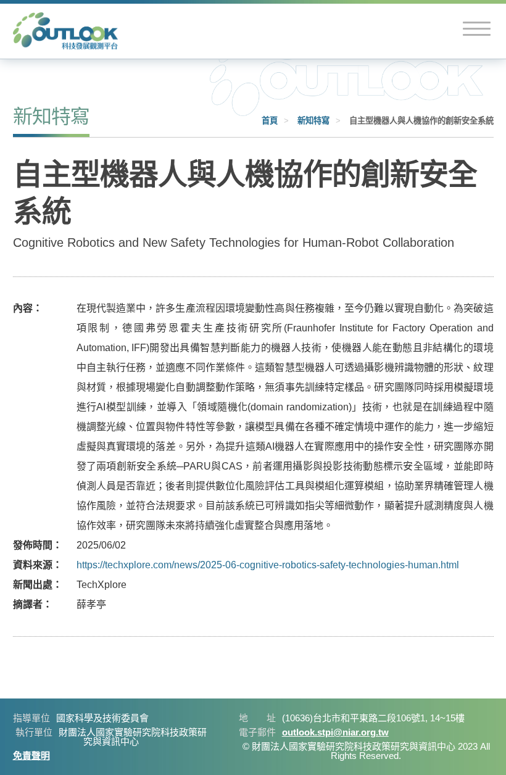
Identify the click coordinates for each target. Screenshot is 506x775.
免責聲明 (31, 755)
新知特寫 (313, 120)
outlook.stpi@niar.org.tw (335, 732)
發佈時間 (32, 545)
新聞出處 (32, 584)
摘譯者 (28, 604)
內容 (23, 308)
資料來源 (32, 565)
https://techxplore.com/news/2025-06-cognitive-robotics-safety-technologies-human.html (268, 565)
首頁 (270, 120)
